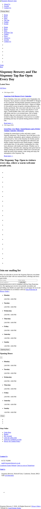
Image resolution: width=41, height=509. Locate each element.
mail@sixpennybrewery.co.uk (10, 463)
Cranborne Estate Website (8, 465)
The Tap (6, 20)
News (6, 36)
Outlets (6, 22)
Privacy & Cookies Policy (12, 441)
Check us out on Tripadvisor (25, 465)
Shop (5, 18)
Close (2, 416)
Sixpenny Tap (8, 32)
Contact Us (7, 8)
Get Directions (9, 475)
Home (6, 15)
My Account (8, 436)
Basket (6, 434)
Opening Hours (5, 349)
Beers (6, 16)
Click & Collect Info (10, 438)
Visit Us (2, 469)
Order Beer (7, 432)
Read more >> (8, 123)
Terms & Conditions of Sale (12, 439)
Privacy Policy (36, 506)
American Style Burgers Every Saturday (17, 96)
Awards (6, 6)
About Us (7, 4)
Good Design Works (14, 508)
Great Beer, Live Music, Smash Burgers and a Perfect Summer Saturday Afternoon (22, 130)
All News (3, 88)
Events (6, 24)
